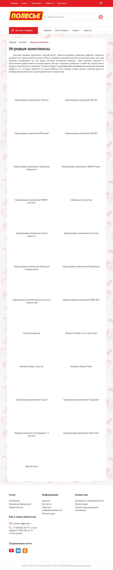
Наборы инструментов (81, 200)
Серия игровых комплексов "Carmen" (32, 100)
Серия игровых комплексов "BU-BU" (81, 100)
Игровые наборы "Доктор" (32, 366)
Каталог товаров (24, 30)
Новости (50, 3)
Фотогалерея (61, 30)
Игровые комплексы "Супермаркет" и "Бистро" (32, 434)
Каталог (23, 42)
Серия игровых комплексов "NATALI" (81, 133)
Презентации (81, 504)
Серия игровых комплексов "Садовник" (81, 400)
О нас (23, 3)
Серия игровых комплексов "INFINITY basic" (81, 167)
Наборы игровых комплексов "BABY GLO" (81, 300)
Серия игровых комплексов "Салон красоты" (32, 234)
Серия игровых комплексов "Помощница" (81, 266)
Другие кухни (31, 466)
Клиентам (36, 3)
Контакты (62, 3)
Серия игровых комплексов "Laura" (32, 400)
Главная (14, 3)
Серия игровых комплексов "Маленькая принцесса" (32, 168)
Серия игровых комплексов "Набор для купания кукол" (31, 268)
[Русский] (101, 3)
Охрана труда (48, 513)
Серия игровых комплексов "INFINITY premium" (31, 201)
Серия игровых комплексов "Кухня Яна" (81, 433)
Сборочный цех (16, 507)
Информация (50, 494)
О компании (14, 501)
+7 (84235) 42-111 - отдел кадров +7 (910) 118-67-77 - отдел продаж (23, 530)
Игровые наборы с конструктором (81, 333)
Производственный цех (20, 504)
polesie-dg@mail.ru (22, 523)
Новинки (48, 30)
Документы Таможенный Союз (89, 501)
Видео (76, 30)
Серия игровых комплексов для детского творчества (32, 301)
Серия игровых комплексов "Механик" (31, 133)
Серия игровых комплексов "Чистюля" (81, 233)
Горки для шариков (31, 333)
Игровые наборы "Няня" (81, 366)
